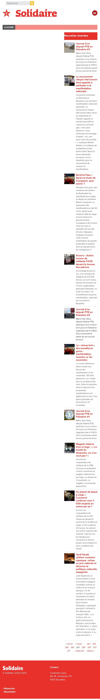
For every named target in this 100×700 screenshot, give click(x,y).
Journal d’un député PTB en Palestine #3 (84, 46)
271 (68, 650)
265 (67, 647)
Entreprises (58, 20)
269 (89, 647)
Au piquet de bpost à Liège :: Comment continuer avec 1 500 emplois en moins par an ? (86, 499)
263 (88, 644)
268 (83, 647)
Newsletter (10, 691)
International (27, 20)
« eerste (69, 644)
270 (94, 647)
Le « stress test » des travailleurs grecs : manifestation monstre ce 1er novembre (85, 353)
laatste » (90, 650)
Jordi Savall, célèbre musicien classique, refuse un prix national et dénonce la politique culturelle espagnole (86, 563)
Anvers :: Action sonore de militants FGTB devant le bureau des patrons (85, 261)
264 (94, 644)
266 (72, 647)
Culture (73, 20)
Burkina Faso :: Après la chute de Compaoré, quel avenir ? (86, 179)
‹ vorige (78, 644)
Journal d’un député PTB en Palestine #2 (84, 312)
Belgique (10, 20)
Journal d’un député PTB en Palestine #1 (84, 414)
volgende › (80, 650)
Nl (94, 13)
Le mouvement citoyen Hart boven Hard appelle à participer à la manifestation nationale (86, 84)
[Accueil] (14, 669)
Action (42, 20)
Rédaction (9, 688)
